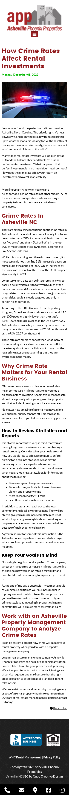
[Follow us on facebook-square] (48, 790)
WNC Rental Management (25, 757)
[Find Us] (35, 791)
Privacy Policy (51, 757)
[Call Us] (7, 791)
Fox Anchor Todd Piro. (15, 250)
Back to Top (60, 708)
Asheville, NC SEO (17, 776)
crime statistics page (49, 538)
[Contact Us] (21, 791)
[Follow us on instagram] (62, 790)
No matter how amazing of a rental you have (28, 409)
